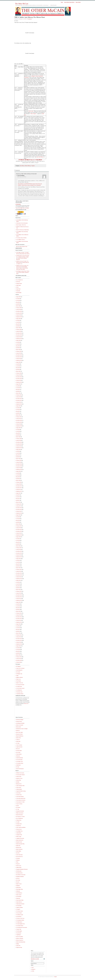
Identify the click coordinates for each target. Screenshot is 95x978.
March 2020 (18, 436)
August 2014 (18, 558)
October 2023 (18, 358)
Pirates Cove (18, 679)
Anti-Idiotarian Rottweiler (20, 723)
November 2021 (19, 400)
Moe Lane (18, 748)
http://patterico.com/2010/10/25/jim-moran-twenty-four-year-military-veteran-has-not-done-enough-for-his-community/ (30, 184)
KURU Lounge (18, 836)
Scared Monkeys (19, 892)
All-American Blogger (19, 719)
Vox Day (17, 766)
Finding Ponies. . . (19, 820)
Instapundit (18, 290)
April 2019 (18, 456)
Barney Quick (18, 726)
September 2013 (19, 578)
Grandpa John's (19, 823)
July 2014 (18, 560)
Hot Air (17, 287)
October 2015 (18, 533)
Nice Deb (17, 852)
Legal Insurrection (19, 746)
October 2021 (18, 402)
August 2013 (18, 580)
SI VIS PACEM (18, 896)
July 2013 (18, 582)
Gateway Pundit (19, 283)
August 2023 (18, 362)
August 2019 (18, 449)
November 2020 (19, 422)
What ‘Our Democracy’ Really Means (22, 229)
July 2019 (18, 451)
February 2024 (18, 351)
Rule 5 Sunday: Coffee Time (21, 224)
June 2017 (18, 496)
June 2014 (18, 562)
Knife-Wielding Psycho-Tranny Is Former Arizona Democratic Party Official (22, 268)
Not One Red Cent (19, 856)
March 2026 (18, 305)
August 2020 (18, 427)
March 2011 (18, 633)
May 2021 (18, 411)
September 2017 (19, 491)
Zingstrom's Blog (19, 947)
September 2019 (19, 447)
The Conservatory (19, 759)
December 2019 (19, 442)
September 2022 (19, 382)
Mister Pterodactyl (19, 849)
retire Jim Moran (40, 157)
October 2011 (18, 620)
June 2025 (18, 322)
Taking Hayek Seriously (20, 903)
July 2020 (18, 429)
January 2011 (18, 636)
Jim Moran (22, 165)
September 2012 (19, 600)
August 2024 (18, 340)
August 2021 (18, 405)
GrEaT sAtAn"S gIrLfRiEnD (20, 827)
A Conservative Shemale (20, 774)
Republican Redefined (20, 876)
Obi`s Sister (18, 752)
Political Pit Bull (18, 867)
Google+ (55, 976)
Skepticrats (18, 898)
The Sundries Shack (19, 763)
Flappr (17, 675)
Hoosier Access (19, 829)
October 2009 (18, 662)
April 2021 (18, 413)
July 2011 (17, 625)
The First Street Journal (20, 688)
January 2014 (18, 571)
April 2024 (18, 347)
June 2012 (18, 605)
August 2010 (18, 645)
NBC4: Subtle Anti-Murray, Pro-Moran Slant (29, 17)
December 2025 (19, 311)
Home (62, 2)
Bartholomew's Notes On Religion (22, 728)
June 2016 (18, 518)
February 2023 (18, 373)
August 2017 (18, 493)
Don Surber (18, 671)
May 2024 (18, 345)
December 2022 (19, 376)
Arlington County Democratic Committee (33, 76)
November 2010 (19, 640)
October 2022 (18, 380)
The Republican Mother (20, 920)
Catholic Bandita (19, 789)
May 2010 (18, 651)
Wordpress (33, 969)
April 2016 (18, 522)
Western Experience (19, 940)
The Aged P (18, 909)
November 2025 (19, 313)
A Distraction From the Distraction (22, 223)
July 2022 (18, 385)
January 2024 (18, 353)
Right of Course (19, 883)
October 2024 (18, 336)
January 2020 (18, 440)
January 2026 (18, 309)
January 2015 (18, 549)
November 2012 (19, 596)
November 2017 (19, 487)
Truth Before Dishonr (19, 693)
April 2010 (18, 653)
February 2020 (18, 438)
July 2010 (18, 647)
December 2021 (19, 398)
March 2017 (18, 502)
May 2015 (18, 542)
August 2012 (18, 602)
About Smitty (78, 2)
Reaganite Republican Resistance (22, 869)
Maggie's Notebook (19, 677)
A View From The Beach (20, 668)
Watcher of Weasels (19, 938)
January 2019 (18, 462)
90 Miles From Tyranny (20, 772)
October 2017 (18, 489)
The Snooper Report (19, 925)
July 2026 (18, 298)
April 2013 (18, 587)
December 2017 (19, 485)
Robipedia (18, 885)
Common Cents (19, 794)
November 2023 (19, 356)
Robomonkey (18, 887)
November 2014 (19, 553)
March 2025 (18, 327)
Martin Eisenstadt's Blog (20, 843)
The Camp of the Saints (20, 684)
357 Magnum (18, 666)
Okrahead (18, 858)
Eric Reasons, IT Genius (20, 816)
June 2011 (18, 627)
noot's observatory (19, 854)
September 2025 (19, 316)
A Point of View (18, 776)
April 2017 (18, 500)
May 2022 (18, 389)
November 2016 (19, 509)
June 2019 (18, 453)
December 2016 (19, 507)
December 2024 (19, 333)
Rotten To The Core (19, 682)
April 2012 (18, 609)
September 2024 (19, 338)
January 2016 (18, 527)
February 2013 (18, 591)
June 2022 (18, 387)
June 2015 (18, 540)
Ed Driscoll (18, 281)
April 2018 (18, 478)
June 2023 (18, 365)
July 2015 (18, 538)
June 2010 (18, 649)
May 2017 (18, 498)
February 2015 (18, 547)
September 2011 (19, 622)
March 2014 (18, 567)
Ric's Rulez (18, 880)
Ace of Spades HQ (19, 279)
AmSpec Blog (18, 780)
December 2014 (19, 551)
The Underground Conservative (21, 927)
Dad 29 (17, 805)
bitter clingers (33, 113)
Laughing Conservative (20, 838)
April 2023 (18, 369)
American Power (19, 721)
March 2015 (18, 545)
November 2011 (19, 618)
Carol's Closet (18, 787)
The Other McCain (21, 3)
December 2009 (19, 660)
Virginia (33, 165)
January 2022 (18, 396)
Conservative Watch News (20, 798)
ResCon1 (17, 878)
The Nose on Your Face (20, 918)
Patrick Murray (28, 165)
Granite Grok (18, 825)
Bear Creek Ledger (19, 732)
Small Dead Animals (19, 757)
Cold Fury (18, 739)
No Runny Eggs (19, 750)
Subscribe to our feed (35, 958)
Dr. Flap (17, 809)
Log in (33, 967)
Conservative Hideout (20, 796)
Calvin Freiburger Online (20, 785)
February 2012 (18, 613)
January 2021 (18, 418)
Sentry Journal (18, 894)
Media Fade (18, 845)
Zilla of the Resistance (20, 768)
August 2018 (18, 471)
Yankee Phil (18, 945)
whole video (31, 111)
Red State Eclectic (19, 872)
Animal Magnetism (19, 670)
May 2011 (18, 629)
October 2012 (18, 598)
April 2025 (18, 325)
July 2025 (18, 320)
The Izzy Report (19, 912)
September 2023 (19, 360)
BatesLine (18, 730)
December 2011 (19, 616)
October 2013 (18, 576)
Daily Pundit (18, 741)
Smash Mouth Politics (20, 900)
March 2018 (18, 480)
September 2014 (19, 556)
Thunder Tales (18, 929)
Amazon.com (26, 703)
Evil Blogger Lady (19, 673)
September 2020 (19, 425)
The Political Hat (19, 690)
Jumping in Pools (19, 834)
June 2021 (18, 409)
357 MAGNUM (18, 204)
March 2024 (18, 349)
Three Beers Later (19, 691)
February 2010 (18, 656)
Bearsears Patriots (19, 734)
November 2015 (19, 531)
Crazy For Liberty (19, 803)
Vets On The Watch (19, 936)
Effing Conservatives (19, 812)
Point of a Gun (18, 865)
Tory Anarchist (18, 932)
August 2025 (18, 318)
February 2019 (18, 460)
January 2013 (18, 593)
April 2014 (18, 565)
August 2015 (18, 536)
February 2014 (18, 569)
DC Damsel (18, 807)
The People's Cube (19, 761)
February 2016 (18, 525)
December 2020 (19, 420)
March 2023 (18, 371)
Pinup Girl (18, 863)
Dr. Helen (17, 743)
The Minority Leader (19, 914)
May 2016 (18, 520)
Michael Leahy (18, 847)
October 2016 (18, 511)
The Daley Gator (19, 686)
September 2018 (19, 469)
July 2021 (18, 407)
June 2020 (18, 431)
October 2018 (18, 467)
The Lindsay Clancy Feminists (21, 237)
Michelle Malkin (18, 292)
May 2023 (18, 367)
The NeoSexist (18, 916)
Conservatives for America (20, 800)
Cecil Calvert (18, 792)
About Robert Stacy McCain (69, 2)
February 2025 (18, 329)
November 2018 (19, 465)
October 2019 (18, 445)
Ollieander (18, 860)
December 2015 (19, 529)
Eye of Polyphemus (19, 818)
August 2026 (18, 296)
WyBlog (17, 943)
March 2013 (18, 589)
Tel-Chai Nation (18, 905)
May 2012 (18, 607)
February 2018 (18, 482)
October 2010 (18, 642)
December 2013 (19, 573)
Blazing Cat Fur (18, 783)
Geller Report (18, 285)
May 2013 (18, 585)
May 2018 (18, 476)
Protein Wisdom (19, 754)
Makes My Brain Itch (19, 840)
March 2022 (18, 393)
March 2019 (18, 458)
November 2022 (19, 378)
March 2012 (18, 611)
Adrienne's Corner (19, 778)
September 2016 (19, 513)
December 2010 (19, 638)
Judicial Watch (18, 832)
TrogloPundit (18, 934)
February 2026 (18, 307)
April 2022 (18, 391)
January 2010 (18, 658)
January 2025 (18, 331)
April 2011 (18, 631)
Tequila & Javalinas (19, 907)
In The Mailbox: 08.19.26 (20, 239)
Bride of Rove (18, 737)
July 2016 (18, 516)
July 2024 (18, 342)
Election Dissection (19, 814)
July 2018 (18, 473)
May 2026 (18, 302)
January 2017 (18, 505)
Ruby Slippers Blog (19, 889)
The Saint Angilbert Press (20, 923)
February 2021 (18, 416)
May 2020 (18, 433)
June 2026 (18, 300)
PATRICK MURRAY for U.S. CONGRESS (30, 160)
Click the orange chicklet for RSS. (21, 246)
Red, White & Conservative (20, 874)
